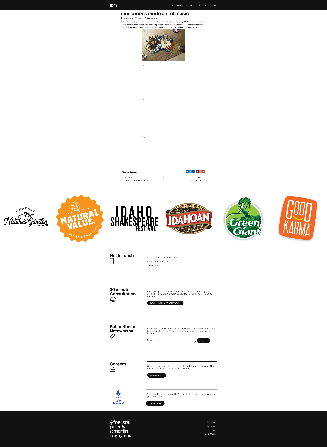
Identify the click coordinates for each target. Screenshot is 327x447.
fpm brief (203, 5)
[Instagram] (111, 436)
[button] (187, 171)
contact (214, 5)
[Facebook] (120, 436)
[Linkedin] (115, 436)
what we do (190, 5)
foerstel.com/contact (157, 261)
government (210, 434)
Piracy (124, 24)
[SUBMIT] (203, 340)
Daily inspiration (152, 18)
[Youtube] (129, 436)
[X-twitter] (124, 436)
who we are (176, 5)
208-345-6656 (154, 265)
